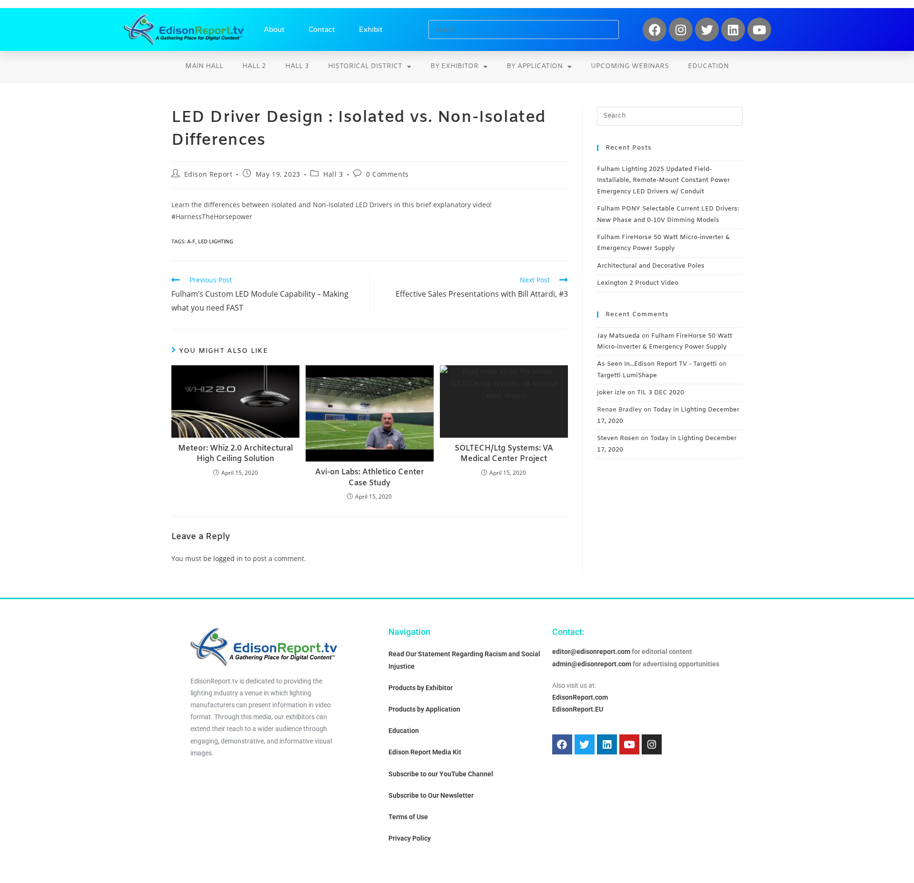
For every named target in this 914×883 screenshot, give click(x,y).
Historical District (365, 66)
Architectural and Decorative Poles (651, 266)
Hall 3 (297, 66)
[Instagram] (681, 29)
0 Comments (387, 174)
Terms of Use (408, 817)
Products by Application (424, 709)
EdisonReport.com (580, 697)
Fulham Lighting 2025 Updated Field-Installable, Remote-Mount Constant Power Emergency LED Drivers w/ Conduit (663, 180)
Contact (321, 29)
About (274, 29)
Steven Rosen (618, 438)
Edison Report (208, 174)
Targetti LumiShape (627, 375)
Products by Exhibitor (420, 688)
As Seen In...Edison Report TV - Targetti (657, 364)
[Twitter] (707, 29)
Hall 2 (254, 66)
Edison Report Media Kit (424, 752)
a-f (191, 241)
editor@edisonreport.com (591, 651)
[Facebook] (654, 29)
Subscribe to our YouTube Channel (440, 774)
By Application (535, 66)
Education (708, 66)
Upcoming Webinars (630, 66)
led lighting (215, 241)
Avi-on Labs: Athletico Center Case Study (369, 477)
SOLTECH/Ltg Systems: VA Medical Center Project (504, 453)
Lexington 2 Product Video (637, 283)
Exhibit (371, 29)
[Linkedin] (733, 29)
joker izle (611, 393)
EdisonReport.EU (577, 709)
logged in (228, 558)
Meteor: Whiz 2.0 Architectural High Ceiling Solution (235, 453)
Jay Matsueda (618, 336)
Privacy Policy (409, 838)
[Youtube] (759, 29)
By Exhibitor (454, 66)
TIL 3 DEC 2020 (660, 393)
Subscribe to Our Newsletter (431, 795)
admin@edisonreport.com (591, 664)
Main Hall (204, 66)
